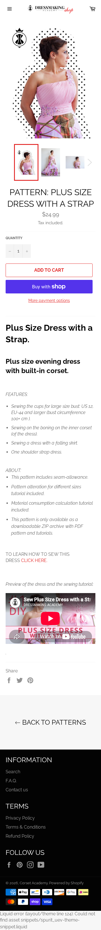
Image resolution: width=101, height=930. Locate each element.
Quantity (14, 238)
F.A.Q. (11, 780)
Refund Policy (20, 836)
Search (13, 771)
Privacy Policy (20, 818)
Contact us (17, 789)
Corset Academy (34, 883)
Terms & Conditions (26, 827)
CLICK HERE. (34, 560)
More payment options (49, 300)
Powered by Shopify (66, 883)
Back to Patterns (53, 722)
